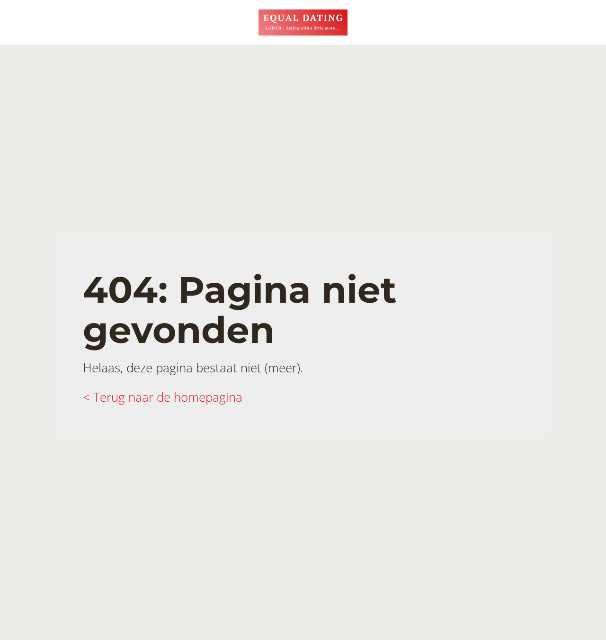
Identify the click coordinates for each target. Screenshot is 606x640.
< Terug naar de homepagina (162, 397)
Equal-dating (303, 22)
